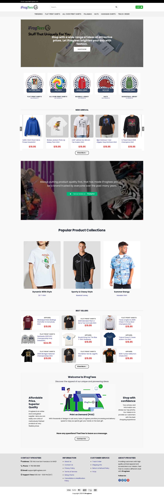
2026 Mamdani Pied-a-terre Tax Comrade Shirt (87, 322)
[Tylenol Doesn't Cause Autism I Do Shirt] (109, 339)
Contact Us (69, 465)
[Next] (143, 132)
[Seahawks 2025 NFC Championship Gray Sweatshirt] (28, 339)
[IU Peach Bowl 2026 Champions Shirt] (131, 126)
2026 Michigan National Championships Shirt (45, 355)
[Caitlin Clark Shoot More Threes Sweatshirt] (32, 126)
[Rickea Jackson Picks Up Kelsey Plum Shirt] (57, 126)
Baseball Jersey (82, 295)
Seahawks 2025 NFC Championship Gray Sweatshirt (44, 338)
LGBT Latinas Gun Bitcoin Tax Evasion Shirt (81, 141)
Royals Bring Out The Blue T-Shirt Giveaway (87, 338)
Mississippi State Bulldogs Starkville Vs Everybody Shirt (46, 322)
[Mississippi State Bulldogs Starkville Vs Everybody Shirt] (28, 323)
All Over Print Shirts (72, 14)
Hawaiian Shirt (122, 295)
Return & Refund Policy (100, 468)
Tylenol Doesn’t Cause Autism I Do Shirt (127, 338)
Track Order (124, 14)
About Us (68, 461)
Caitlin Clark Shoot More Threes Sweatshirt (31, 141)
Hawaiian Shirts (108, 14)
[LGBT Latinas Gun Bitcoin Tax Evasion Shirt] (82, 126)
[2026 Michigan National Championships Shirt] (28, 355)
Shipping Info (97, 465)
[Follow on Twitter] (125, 480)
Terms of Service (71, 472)
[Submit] (116, 7)
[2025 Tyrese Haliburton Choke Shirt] (109, 355)
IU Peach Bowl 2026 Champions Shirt (128, 141)
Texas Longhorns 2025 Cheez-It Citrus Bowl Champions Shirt (127, 322)
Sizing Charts (69, 475)
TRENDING (38, 14)
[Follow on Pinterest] (128, 480)
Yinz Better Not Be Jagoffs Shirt (87, 355)
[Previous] (20, 132)
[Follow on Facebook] (119, 480)
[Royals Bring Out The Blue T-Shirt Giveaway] (69, 339)
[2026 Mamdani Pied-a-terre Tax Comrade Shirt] (69, 323)
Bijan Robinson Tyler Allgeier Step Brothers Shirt (107, 141)
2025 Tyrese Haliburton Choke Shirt (127, 355)
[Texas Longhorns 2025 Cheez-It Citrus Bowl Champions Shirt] (109, 323)
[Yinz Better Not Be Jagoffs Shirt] (69, 355)
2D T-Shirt (42, 295)
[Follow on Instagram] (122, 480)
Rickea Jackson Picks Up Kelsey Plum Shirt (56, 141)
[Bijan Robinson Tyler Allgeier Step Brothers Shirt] (106, 126)
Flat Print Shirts (52, 14)
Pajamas (88, 14)
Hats (96, 14)
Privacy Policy (70, 468)
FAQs (94, 472)
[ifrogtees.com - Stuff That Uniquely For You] (34, 7)
